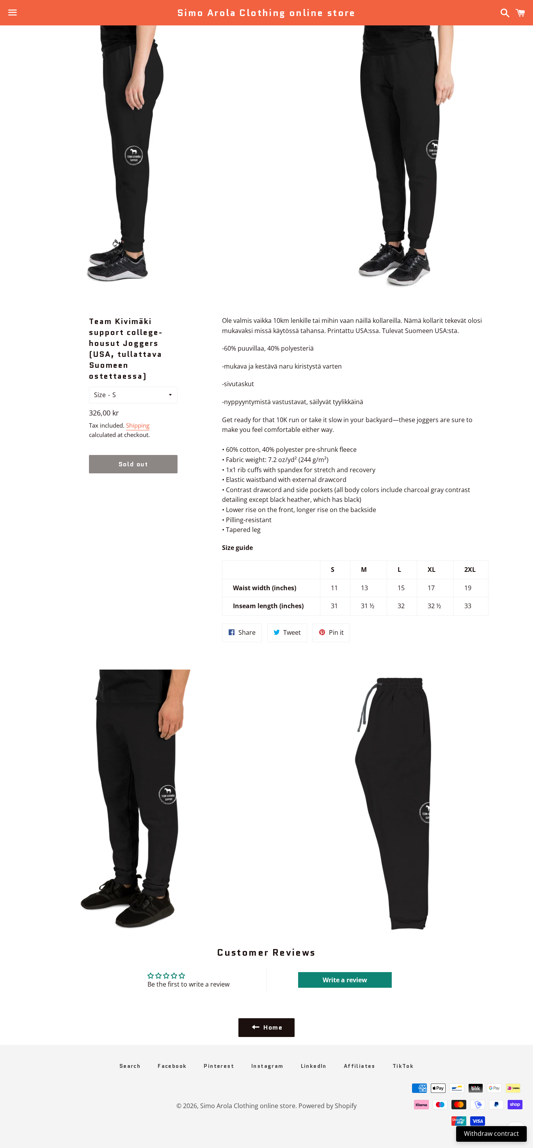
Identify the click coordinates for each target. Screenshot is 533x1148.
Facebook (172, 1066)
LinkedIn (314, 1066)
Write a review (345, 980)
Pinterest (219, 1066)
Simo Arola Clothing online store (266, 13)
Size (100, 394)
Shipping (137, 425)
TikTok (403, 1066)
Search (129, 1066)
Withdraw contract (491, 1133)
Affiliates (359, 1066)
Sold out (133, 464)
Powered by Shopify (327, 1105)
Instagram (267, 1066)
